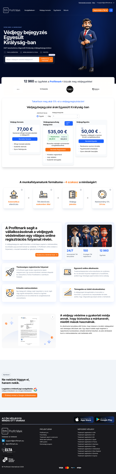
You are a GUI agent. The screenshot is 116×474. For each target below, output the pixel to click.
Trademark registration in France (87, 442)
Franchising (43, 435)
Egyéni (41, 116)
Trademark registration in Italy (86, 446)
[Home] (11, 10)
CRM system (43, 442)
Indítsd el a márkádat (45, 59)
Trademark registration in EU (86, 437)
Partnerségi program (85, 2)
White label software (46, 439)
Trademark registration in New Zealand (89, 451)
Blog (93, 2)
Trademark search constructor (49, 437)
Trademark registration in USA (87, 432)
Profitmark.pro (44, 432)
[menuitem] (45, 10)
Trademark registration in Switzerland (89, 449)
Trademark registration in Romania (88, 453)
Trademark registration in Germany (88, 444)
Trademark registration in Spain (87, 439)
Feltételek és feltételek (9, 437)
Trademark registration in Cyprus (87, 455)
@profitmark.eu (12, 444)
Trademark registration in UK (86, 435)
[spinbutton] (65, 116)
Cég (49, 116)
